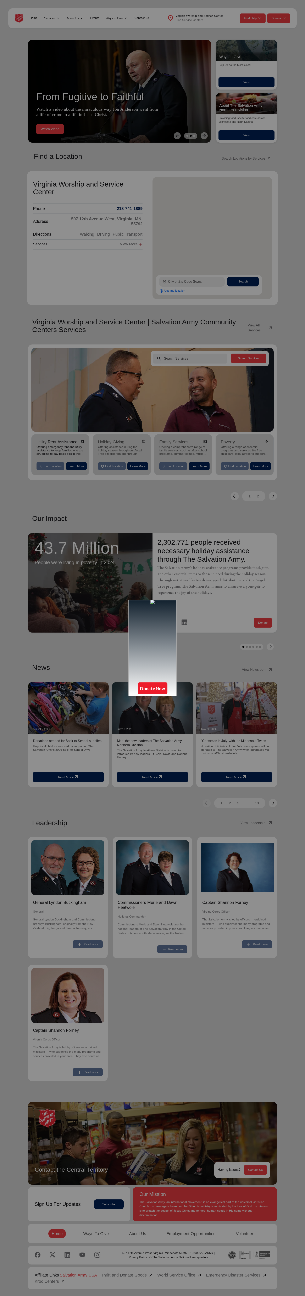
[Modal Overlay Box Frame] (152, 648)
